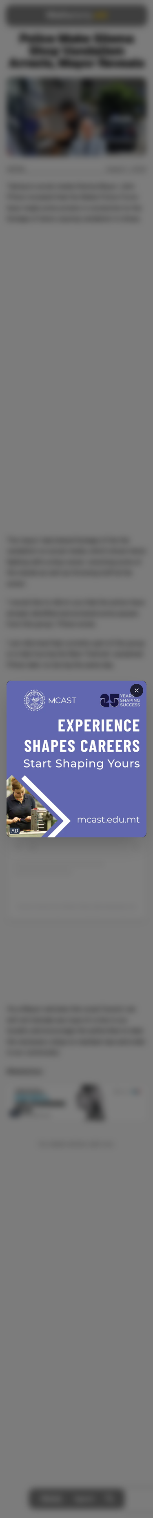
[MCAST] (76, 759)
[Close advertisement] (136, 690)
